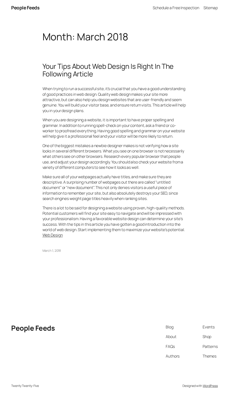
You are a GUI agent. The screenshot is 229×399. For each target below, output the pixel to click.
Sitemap (211, 7)
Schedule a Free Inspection (176, 7)
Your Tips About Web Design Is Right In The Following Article (108, 70)
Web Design (52, 235)
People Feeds (25, 7)
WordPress (210, 386)
